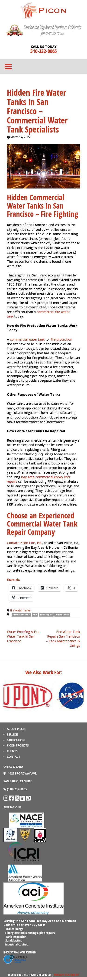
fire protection (61, 339)
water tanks (62, 614)
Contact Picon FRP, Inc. (24, 543)
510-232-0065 (43, 50)
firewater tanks (21, 614)
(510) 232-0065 (17, 789)
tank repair (46, 614)
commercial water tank (27, 339)
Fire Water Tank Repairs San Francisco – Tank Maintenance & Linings (63, 638)
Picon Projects (18, 745)
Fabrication (16, 740)
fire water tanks (20, 610)
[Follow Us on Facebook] (12, 799)
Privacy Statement (66, 975)
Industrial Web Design (19, 952)
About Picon (16, 729)
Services (13, 734)
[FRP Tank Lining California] (43, 10)
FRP (35, 614)
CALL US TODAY (43, 46)
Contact (13, 757)
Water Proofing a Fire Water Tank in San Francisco (23, 636)
